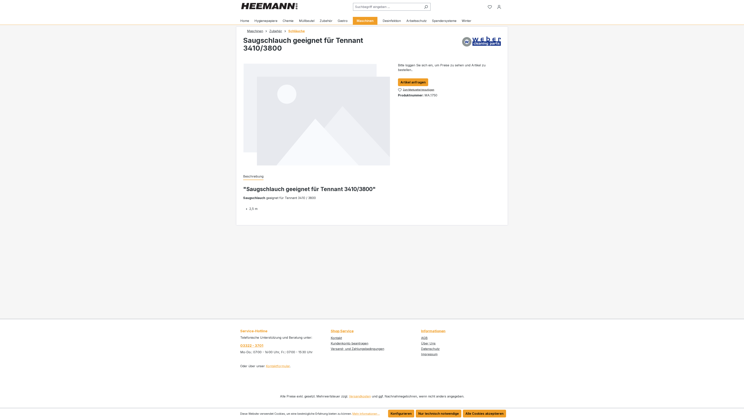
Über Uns (428, 343)
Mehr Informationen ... (366, 413)
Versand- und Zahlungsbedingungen (357, 349)
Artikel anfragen (413, 82)
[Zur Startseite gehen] (269, 6)
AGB (424, 338)
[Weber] (481, 45)
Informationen (433, 331)
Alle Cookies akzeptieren (484, 414)
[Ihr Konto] (499, 7)
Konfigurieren (401, 414)
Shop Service (342, 331)
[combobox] (387, 7)
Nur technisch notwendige (438, 414)
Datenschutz (430, 349)
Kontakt (336, 338)
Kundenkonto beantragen (349, 343)
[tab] (253, 176)
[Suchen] (426, 7)
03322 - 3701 (251, 346)
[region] (316, 114)
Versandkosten (360, 396)
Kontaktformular (278, 366)
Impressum (429, 354)
